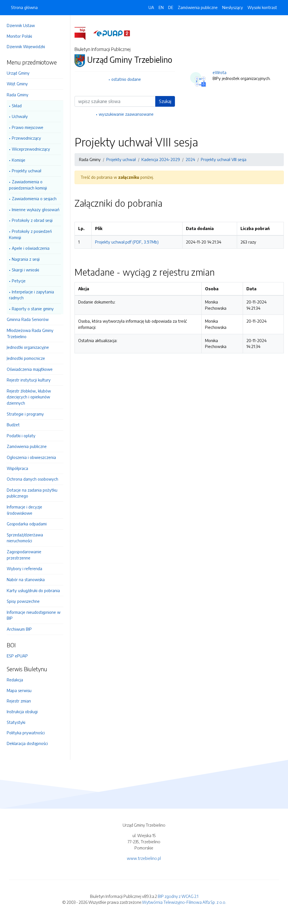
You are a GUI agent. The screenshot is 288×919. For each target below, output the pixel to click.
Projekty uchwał (26, 170)
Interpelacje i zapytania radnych (31, 294)
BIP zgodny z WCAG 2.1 (178, 896)
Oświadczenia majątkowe (30, 369)
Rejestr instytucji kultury (29, 379)
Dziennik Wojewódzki (26, 46)
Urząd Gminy (18, 72)
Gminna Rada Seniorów (28, 319)
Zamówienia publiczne (27, 446)
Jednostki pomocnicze (26, 358)
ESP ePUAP (17, 655)
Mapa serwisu (19, 690)
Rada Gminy (17, 94)
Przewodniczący (26, 137)
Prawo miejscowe (27, 127)
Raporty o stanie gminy (33, 308)
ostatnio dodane (126, 79)
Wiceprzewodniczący (31, 148)
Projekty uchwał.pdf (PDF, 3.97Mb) (127, 241)
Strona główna (24, 7)
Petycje (19, 280)
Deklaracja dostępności (27, 743)
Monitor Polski (19, 36)
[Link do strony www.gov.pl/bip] (83, 32)
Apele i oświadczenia (31, 248)
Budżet (13, 424)
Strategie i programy (25, 413)
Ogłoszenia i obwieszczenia (31, 457)
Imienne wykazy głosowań (35, 209)
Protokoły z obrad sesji (32, 220)
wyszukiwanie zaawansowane (126, 114)
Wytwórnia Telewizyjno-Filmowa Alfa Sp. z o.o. (184, 902)
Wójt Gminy (17, 83)
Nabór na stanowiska (26, 579)
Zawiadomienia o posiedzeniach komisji (28, 184)
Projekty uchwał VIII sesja (223, 159)
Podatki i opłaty (21, 435)
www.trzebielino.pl (144, 858)
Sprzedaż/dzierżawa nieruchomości (25, 537)
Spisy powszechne (23, 601)
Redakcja (15, 679)
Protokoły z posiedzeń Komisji (30, 234)
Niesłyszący (232, 7)
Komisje (18, 159)
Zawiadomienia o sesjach (34, 198)
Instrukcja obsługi (22, 711)
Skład (17, 105)
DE (170, 7)
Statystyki (16, 722)
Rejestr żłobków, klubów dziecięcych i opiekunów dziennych (29, 396)
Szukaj (165, 101)
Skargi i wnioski (25, 269)
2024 (190, 159)
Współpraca (17, 468)
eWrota (219, 72)
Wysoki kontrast (262, 7)
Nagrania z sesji (26, 259)
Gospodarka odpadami (27, 523)
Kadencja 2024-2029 (160, 159)
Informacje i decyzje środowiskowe (24, 510)
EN (161, 7)
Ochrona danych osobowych (32, 478)
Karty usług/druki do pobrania (33, 590)
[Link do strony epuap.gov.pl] (111, 32)
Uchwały (20, 116)
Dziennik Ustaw (21, 25)
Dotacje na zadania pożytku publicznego (32, 493)
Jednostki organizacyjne (28, 347)
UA (151, 7)
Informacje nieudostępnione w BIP (33, 615)
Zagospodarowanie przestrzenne (24, 554)
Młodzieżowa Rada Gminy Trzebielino (30, 333)
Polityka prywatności (26, 732)
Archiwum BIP (19, 629)
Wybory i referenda (24, 568)
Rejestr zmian (19, 700)
